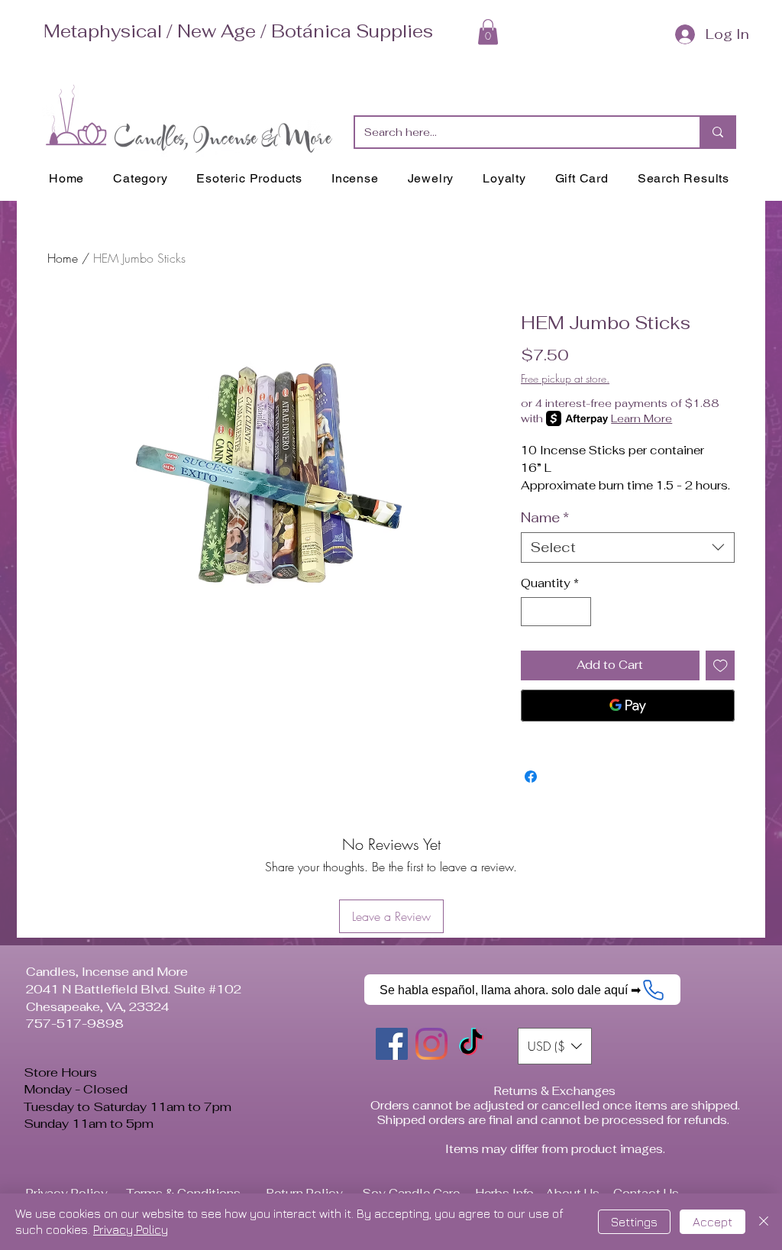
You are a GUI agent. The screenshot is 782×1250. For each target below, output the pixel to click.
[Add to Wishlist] (720, 665)
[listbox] (555, 1046)
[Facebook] (392, 1044)
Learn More (641, 418)
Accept (712, 1222)
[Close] (764, 1222)
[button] (488, 31)
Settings (634, 1222)
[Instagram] (431, 1044)
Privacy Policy (130, 1229)
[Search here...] (717, 132)
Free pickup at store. (565, 378)
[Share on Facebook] (531, 776)
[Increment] (579, 612)
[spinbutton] (556, 612)
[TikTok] (471, 1044)
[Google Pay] (628, 706)
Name (545, 517)
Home (62, 258)
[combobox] (628, 547)
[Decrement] (533, 612)
